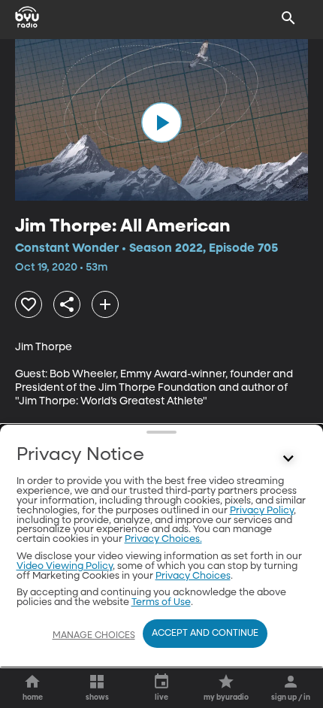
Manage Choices (94, 635)
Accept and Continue (205, 633)
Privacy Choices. (163, 539)
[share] (66, 304)
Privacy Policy (262, 511)
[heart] (28, 304)
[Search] (288, 18)
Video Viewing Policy (65, 566)
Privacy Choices (193, 576)
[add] (105, 304)
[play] (161, 122)
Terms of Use (161, 602)
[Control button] (288, 458)
